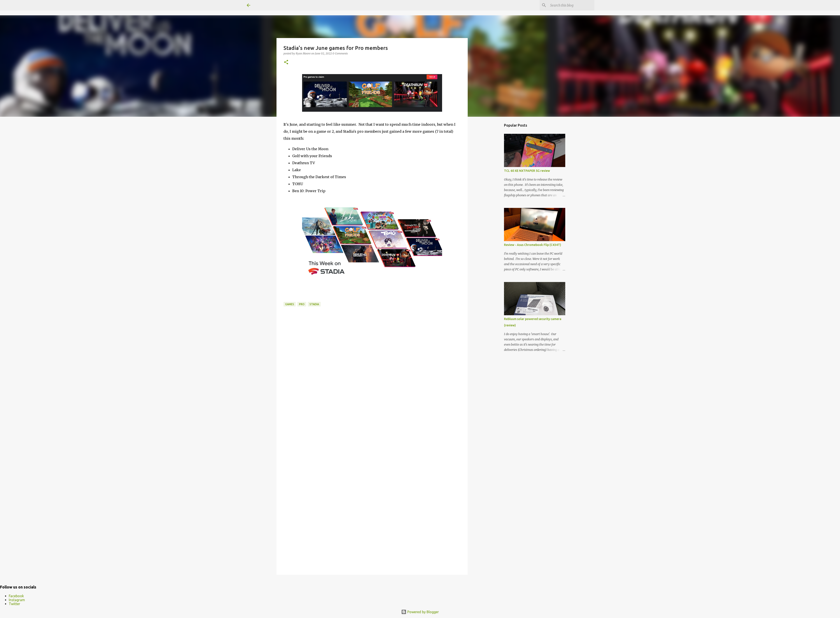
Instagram (17, 600)
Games (289, 304)
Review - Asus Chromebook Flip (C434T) (532, 245)
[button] (286, 62)
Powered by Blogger (422, 612)
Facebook (16, 596)
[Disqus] (372, 392)
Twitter (14, 604)
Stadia (314, 304)
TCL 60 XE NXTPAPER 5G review (527, 170)
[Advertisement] (490, 188)
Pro (301, 304)
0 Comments (340, 53)
